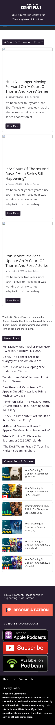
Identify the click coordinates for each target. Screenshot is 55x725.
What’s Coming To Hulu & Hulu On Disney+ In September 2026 (37, 509)
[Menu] (4, 28)
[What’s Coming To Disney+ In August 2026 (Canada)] (12, 564)
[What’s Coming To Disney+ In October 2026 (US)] (12, 528)
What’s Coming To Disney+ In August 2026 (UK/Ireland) (37, 545)
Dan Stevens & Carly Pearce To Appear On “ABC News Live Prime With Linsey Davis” (24, 391)
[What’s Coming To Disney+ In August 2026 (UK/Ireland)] (12, 546)
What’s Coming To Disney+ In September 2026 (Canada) (36, 491)
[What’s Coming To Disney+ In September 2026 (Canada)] (12, 492)
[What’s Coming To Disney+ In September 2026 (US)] (12, 475)
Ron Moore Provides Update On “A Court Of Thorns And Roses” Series (27, 260)
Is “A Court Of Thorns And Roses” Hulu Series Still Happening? (27, 173)
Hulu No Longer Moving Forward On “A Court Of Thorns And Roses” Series (27, 86)
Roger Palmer (33, 97)
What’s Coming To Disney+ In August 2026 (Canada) (37, 563)
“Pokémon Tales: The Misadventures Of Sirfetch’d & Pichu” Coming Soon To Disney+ (26, 406)
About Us (8, 679)
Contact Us (25, 679)
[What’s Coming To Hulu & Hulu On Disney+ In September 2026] (12, 510)
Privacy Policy (11, 688)
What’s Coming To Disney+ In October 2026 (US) (35, 527)
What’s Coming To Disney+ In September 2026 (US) (36, 474)
